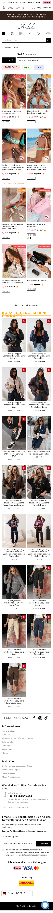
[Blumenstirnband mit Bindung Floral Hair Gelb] (14, 261)
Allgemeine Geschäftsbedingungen (17, 738)
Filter (7, 60)
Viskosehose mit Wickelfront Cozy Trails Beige (14, 652)
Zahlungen (7, 746)
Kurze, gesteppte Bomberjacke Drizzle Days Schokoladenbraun (39, 405)
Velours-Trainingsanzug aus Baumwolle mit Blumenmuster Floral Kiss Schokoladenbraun (39, 552)
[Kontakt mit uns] (34, 8)
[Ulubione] (39, 33)
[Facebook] (34, 717)
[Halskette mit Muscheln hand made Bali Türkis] (39, 91)
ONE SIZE (6, 122)
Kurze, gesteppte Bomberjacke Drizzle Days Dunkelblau (39, 356)
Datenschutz (7, 742)
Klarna (5, 753)
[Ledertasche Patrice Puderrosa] (39, 205)
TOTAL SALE (11, 67)
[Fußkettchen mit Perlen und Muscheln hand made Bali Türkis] (14, 205)
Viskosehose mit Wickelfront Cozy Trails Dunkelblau (39, 652)
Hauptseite (6, 48)
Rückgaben (7, 749)
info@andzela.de (44, 8)
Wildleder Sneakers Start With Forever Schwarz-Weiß (14, 454)
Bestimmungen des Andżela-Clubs (17, 766)
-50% (26, 67)
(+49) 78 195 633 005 (15, 8)
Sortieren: (23, 60)
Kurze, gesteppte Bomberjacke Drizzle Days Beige (14, 405)
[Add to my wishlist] (21, 104)
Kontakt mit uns (8, 731)
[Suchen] (48, 40)
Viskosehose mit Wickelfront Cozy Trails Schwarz (39, 603)
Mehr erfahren (34, 2)
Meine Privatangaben (11, 777)
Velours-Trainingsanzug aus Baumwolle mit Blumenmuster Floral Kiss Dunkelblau (14, 552)
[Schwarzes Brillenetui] (39, 261)
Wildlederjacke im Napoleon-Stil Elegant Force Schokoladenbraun (14, 502)
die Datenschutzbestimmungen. (33, 855)
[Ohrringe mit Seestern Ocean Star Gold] (14, 91)
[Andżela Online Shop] (26, 26)
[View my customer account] (30, 33)
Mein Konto (9, 761)
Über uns (6, 735)
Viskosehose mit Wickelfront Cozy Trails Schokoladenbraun (14, 701)
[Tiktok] (46, 718)
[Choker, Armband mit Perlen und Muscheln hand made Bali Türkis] (39, 146)
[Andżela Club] (22, 33)
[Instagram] (40, 717)
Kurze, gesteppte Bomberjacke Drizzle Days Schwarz (14, 356)
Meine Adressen (9, 773)
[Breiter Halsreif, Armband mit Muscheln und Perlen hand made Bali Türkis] (14, 146)
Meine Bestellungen (11, 770)
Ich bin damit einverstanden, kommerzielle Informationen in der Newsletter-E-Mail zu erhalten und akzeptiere (27, 852)
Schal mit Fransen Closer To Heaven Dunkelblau (39, 453)
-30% (38, 67)
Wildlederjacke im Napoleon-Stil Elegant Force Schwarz (39, 502)
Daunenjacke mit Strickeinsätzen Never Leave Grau (13, 603)
